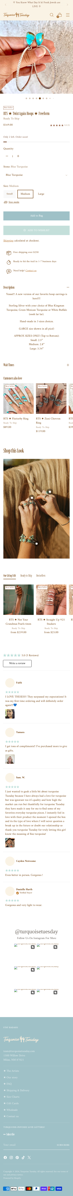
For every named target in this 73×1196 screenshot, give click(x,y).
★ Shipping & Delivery (16, 1090)
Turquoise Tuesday (28, 1171)
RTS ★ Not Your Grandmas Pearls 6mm (18, 622)
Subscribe (63, 1145)
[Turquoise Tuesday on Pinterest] (17, 1158)
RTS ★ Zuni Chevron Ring (48, 421)
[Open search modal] (51, 15)
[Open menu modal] (68, 15)
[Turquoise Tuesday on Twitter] (29, 1158)
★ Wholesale (10, 1110)
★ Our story (10, 1077)
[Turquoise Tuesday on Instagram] (11, 1158)
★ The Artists (11, 1071)
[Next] (67, 4)
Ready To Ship (11, 118)
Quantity (8, 149)
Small (10, 194)
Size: (11, 186)
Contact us (30, 270)
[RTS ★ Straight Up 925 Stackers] (51, 599)
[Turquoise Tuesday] (16, 15)
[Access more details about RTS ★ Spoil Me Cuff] (36, 543)
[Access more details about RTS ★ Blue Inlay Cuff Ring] (50, 492)
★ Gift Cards (11, 1103)
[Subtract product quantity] (7, 156)
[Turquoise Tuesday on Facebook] (5, 1158)
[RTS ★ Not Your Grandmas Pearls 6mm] (18, 599)
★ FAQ (7, 1084)
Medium (25, 194)
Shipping (8, 240)
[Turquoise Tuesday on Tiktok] (23, 1158)
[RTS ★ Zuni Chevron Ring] (51, 398)
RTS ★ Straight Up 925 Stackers (51, 622)
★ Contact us (11, 1116)
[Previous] (5, 4)
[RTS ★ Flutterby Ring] (18, 398)
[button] (36, 230)
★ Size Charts (11, 1096)
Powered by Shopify (12, 1178)
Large (41, 194)
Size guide (14, 202)
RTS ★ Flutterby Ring (15, 418)
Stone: (15, 167)
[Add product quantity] (18, 156)
